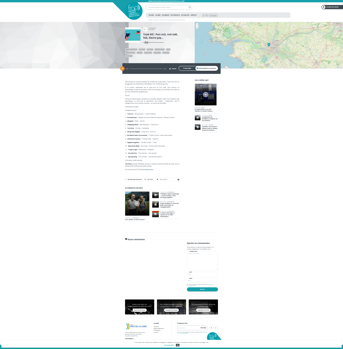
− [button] (197, 27)
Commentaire (193, 251)
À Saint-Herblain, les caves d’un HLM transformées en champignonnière (169, 205)
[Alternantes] (145, 31)
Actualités (185, 15)
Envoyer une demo (139, 310)
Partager (187, 68)
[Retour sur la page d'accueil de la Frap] (133, 11)
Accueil (151, 15)
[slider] (174, 68)
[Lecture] (122, 68)
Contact (193, 15)
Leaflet (337, 67)
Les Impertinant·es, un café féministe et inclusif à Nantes (204, 110)
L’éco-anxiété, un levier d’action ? (135, 220)
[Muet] (170, 69)
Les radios (165, 15)
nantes (140, 52)
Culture (142, 49)
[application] (171, 68)
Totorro (129, 56)
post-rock (148, 52)
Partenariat (129, 338)
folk (168, 49)
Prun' (203, 107)
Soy (146, 170)
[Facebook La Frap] (203, 15)
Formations (157, 330)
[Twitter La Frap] (206, 15)
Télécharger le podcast (207, 68)
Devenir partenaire (171, 310)
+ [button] (197, 24)
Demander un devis (203, 310)
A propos (156, 326)
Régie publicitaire (159, 328)
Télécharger (163, 179)
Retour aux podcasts (135, 179)
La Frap (158, 15)
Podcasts (155, 20)
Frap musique (131, 52)
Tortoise (166, 52)
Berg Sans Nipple (132, 49)
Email (190, 278)
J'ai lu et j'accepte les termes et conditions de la (201, 285)
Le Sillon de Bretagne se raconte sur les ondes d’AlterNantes (167, 214)
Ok (178, 345)
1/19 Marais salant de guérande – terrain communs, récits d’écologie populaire (169, 195)
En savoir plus (169, 345)
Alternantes (152, 28)
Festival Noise (160, 49)
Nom (190, 272)
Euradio (211, 125)
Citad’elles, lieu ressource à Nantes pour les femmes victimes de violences (210, 128)
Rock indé (157, 52)
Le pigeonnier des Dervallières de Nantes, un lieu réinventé (210, 119)
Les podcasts (175, 15)
